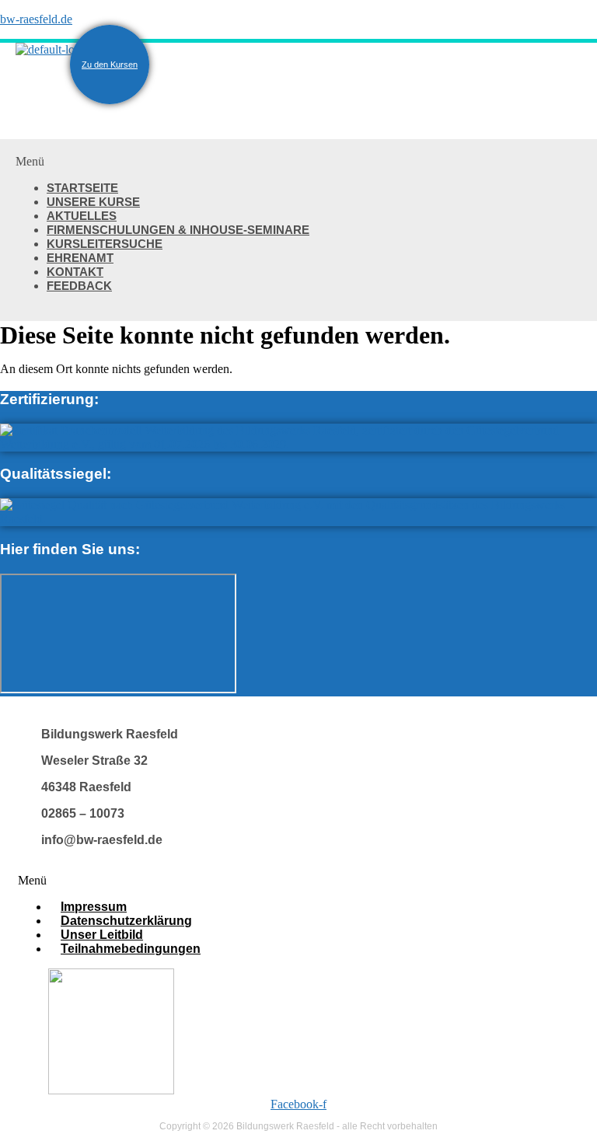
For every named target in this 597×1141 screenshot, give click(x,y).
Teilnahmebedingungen (131, 948)
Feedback (79, 285)
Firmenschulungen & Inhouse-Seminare (178, 229)
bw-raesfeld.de (36, 19)
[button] (298, 162)
